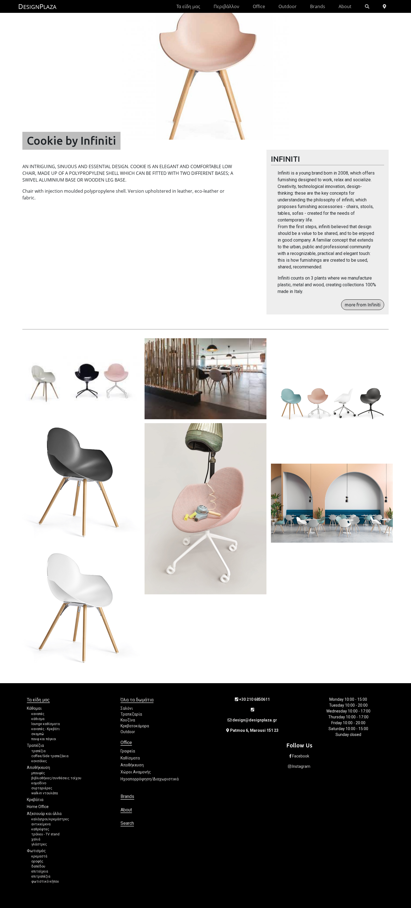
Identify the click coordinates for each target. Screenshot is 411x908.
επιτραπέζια (40, 876)
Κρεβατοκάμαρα (135, 726)
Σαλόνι (127, 708)
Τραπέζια (35, 745)
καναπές (37, 714)
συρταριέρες (41, 788)
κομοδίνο (38, 783)
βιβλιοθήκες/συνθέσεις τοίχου (56, 778)
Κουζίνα (128, 720)
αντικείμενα (41, 824)
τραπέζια (38, 751)
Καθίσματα (130, 758)
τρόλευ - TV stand (45, 834)
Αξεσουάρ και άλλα (44, 813)
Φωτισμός (36, 851)
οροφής (37, 861)
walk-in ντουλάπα (44, 793)
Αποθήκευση (38, 767)
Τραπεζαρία (131, 714)
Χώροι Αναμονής (136, 772)
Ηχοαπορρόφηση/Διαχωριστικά (150, 779)
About (345, 6)
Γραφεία (128, 751)
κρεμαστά (39, 856)
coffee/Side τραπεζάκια (49, 756)
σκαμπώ (37, 734)
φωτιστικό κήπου (45, 881)
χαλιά (35, 839)
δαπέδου (38, 866)
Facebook (300, 756)
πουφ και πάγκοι (43, 739)
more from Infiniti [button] (363, 304)
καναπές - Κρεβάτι (45, 729)
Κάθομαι (34, 708)
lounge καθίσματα (45, 724)
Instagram (300, 766)
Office (259, 6)
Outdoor (287, 6)
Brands (317, 6)
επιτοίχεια (39, 871)
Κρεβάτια (35, 799)
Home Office (38, 806)
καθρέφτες (40, 829)
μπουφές (38, 773)
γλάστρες (39, 844)
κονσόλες (39, 761)
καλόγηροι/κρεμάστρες (50, 819)
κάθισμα (37, 719)
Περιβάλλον (226, 6)
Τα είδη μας (188, 6)
